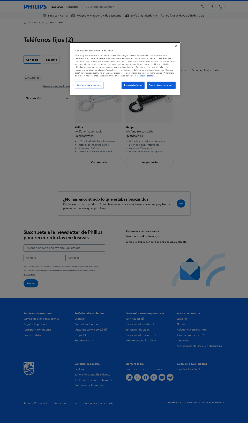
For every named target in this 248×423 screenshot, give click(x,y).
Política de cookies (145, 75)
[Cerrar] (176, 46)
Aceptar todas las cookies (161, 85)
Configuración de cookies (89, 85)
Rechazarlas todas (133, 85)
